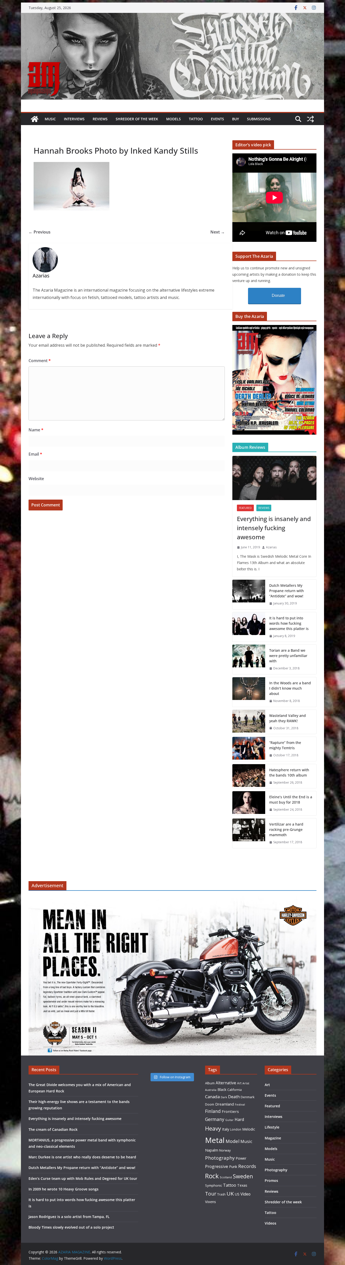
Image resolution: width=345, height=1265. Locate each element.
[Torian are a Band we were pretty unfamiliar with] (248, 659)
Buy (235, 118)
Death (234, 1096)
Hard (239, 1119)
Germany (214, 1119)
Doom (209, 1104)
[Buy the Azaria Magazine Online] (274, 328)
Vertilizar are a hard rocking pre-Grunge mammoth (286, 829)
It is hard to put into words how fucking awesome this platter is (289, 623)
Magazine (273, 1138)
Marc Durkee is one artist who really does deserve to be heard (82, 1157)
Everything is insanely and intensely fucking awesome (274, 527)
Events (217, 118)
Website (36, 478)
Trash (221, 1194)
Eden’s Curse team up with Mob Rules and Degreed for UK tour (83, 1178)
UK (230, 1193)
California (234, 1089)
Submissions (259, 118)
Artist (245, 1083)
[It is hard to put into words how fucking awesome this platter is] (248, 627)
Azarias (271, 547)
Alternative (226, 1083)
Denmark (248, 1097)
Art (239, 1083)
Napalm (211, 1150)
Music (50, 118)
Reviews (100, 118)
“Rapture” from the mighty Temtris (285, 745)
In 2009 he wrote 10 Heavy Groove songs (63, 1189)
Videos (270, 1223)
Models (173, 118)
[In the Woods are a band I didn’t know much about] (248, 692)
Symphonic (213, 1185)
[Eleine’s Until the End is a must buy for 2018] (248, 803)
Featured (245, 508)
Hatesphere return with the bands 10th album (289, 772)
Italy (225, 1129)
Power (241, 1158)
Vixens (210, 1201)
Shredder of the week (137, 118)
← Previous (40, 232)
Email (35, 454)
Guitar (229, 1120)
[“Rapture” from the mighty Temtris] (248, 749)
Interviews (74, 118)
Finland (213, 1111)
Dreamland (224, 1104)
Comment (40, 360)
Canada (212, 1096)
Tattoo (196, 118)
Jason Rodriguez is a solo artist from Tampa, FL (69, 1216)
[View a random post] (310, 119)
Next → (217, 232)
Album (210, 1083)
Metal (215, 1140)
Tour (210, 1193)
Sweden (243, 1176)
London (235, 1129)
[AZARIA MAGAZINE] (172, 16)
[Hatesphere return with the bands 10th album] (248, 776)
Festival (240, 1104)
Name (36, 430)
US (237, 1194)
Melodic (248, 1129)
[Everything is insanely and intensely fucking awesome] (274, 478)
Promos (271, 1180)
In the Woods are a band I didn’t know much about (290, 688)
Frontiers (230, 1111)
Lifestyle (272, 1127)
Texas (242, 1185)
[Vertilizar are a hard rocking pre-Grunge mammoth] (248, 833)
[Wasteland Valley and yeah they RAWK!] (248, 722)
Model (232, 1141)
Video (245, 1194)
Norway (225, 1150)
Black (221, 1089)
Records (247, 1166)
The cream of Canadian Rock (53, 1129)
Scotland (226, 1177)
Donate (278, 295)
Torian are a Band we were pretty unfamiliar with (288, 655)
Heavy (213, 1128)
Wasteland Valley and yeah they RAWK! (287, 718)
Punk (233, 1166)
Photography (220, 1158)
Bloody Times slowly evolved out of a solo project (71, 1227)
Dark (224, 1097)
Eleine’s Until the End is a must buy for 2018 (290, 799)
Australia (210, 1090)
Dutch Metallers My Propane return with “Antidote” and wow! (286, 590)
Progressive (216, 1166)
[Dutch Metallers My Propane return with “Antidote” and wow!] (248, 594)
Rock (212, 1176)
